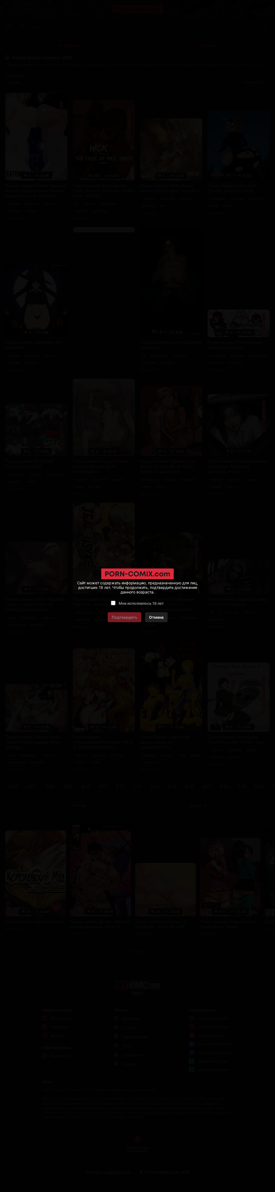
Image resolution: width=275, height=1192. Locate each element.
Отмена (156, 617)
